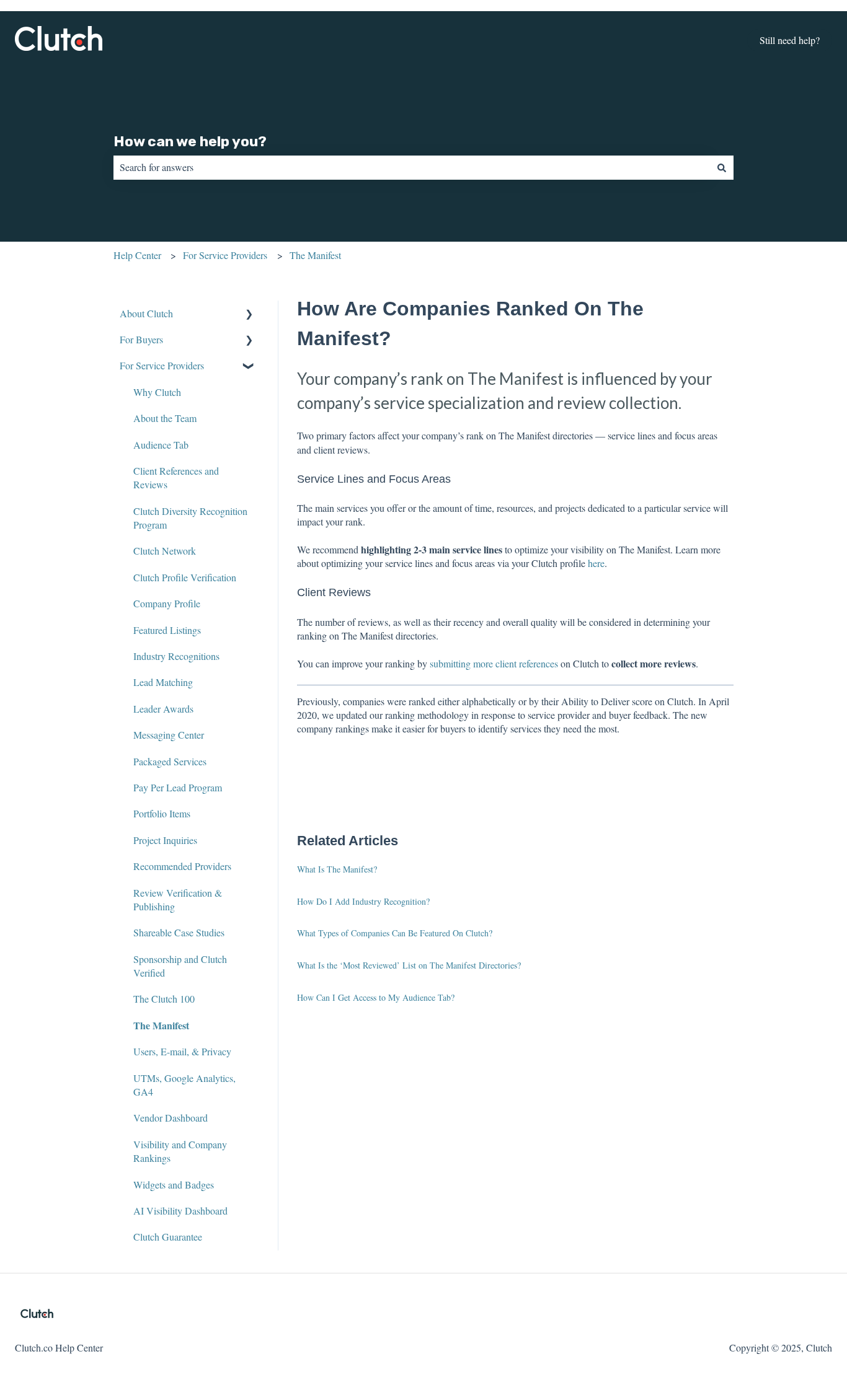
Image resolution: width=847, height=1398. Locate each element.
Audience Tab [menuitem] (160, 444)
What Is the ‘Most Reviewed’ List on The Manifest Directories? (409, 965)
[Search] (722, 167)
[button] (249, 314)
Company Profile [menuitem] (166, 603)
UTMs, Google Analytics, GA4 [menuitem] (184, 1084)
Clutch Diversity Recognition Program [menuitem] (190, 517)
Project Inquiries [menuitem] (165, 839)
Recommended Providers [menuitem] (182, 866)
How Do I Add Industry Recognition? (363, 901)
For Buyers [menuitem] (141, 339)
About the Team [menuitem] (165, 417)
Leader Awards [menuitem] (163, 708)
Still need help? (790, 39)
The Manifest (315, 255)
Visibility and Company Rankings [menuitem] (180, 1151)
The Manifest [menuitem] (161, 1025)
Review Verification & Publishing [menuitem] (177, 899)
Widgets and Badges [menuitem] (173, 1184)
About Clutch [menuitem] (146, 313)
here (596, 562)
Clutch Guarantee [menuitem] (167, 1236)
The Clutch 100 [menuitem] (164, 998)
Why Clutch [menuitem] (157, 391)
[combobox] (411, 167)
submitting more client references (494, 663)
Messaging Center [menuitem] (168, 734)
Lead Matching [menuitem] (163, 681)
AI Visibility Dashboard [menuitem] (180, 1210)
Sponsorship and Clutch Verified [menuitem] (180, 965)
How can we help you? (190, 141)
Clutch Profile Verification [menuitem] (184, 577)
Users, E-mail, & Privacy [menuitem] (182, 1051)
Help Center (137, 255)
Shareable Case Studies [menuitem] (178, 932)
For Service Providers (225, 255)
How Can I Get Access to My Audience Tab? (376, 997)
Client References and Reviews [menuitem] (176, 477)
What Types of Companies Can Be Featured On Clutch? (394, 933)
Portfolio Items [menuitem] (161, 813)
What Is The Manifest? (337, 869)
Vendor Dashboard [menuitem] (170, 1117)
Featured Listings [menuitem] (167, 629)
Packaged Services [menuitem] (169, 761)
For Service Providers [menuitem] (162, 365)
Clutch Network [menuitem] (164, 550)
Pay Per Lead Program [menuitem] (177, 787)
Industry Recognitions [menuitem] (176, 655)
